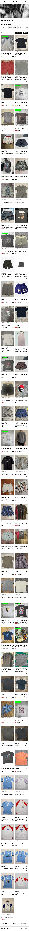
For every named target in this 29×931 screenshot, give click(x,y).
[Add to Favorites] (13, 56)
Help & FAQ (14, 923)
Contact (23, 923)
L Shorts (4, 27)
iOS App (5, 923)
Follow (18, 32)
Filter (25, 32)
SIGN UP (21, 1)
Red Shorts (20, 27)
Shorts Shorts (12, 27)
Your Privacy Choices (14, 925)
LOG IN (26, 1)
